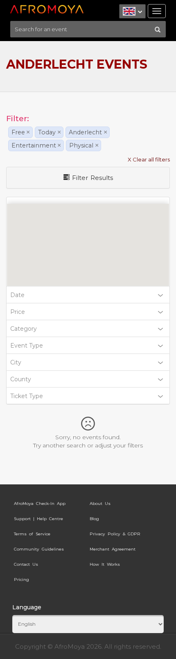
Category (23, 328)
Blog (94, 518)
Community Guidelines (39, 549)
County (20, 379)
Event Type (26, 345)
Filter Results (91, 178)
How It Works (105, 564)
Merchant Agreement (112, 549)
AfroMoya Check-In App (39, 503)
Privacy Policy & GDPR (115, 534)
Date (17, 295)
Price (17, 312)
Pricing (21, 579)
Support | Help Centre (38, 518)
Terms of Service (32, 534)
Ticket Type (26, 396)
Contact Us (26, 564)
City (15, 362)
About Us (100, 503)
